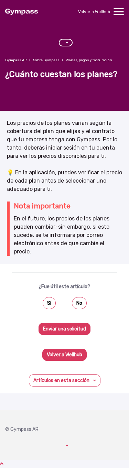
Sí (49, 303)
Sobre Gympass (46, 60)
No (79, 303)
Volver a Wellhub (94, 11)
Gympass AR (16, 60)
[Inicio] (21, 12)
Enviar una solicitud (64, 329)
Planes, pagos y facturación (89, 60)
